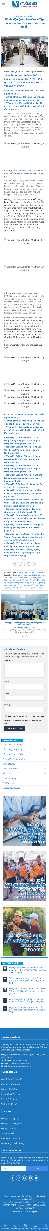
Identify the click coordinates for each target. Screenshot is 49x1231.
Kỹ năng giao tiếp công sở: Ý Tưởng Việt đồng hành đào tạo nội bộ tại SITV (24, 624)
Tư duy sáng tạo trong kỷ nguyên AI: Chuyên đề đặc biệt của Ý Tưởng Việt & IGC (26, 980)
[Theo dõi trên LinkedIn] (30, 1178)
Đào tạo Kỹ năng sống (12, 749)
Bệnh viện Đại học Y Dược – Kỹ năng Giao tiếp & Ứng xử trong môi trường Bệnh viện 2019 (22, 450)
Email (7, 693)
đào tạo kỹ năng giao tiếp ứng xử (32, 588)
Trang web (8, 705)
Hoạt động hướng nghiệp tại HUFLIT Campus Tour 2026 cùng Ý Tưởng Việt (26, 1000)
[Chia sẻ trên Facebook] (20, 564)
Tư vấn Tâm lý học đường (14, 759)
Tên (6, 682)
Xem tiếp (24, 636)
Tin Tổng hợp (9, 783)
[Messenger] (45, 1226)
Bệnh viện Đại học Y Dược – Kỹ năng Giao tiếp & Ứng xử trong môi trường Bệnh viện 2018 (22, 459)
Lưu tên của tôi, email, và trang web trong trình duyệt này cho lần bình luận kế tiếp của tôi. (24, 719)
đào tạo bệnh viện (23, 578)
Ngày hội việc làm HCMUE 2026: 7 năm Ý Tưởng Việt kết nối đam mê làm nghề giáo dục (27, 991)
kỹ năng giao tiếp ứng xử (30, 585)
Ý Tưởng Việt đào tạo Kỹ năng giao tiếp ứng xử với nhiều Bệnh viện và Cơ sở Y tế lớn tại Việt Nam (24, 106)
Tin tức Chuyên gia (11, 788)
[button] (3, 4)
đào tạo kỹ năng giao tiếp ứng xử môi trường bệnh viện (24, 580)
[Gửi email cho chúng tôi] (24, 1178)
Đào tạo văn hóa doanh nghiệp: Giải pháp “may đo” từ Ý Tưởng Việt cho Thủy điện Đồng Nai (27, 970)
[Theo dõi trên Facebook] (12, 1178)
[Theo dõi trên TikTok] (18, 1178)
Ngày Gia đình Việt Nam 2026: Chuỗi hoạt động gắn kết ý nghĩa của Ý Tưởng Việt (27, 1009)
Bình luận (9, 660)
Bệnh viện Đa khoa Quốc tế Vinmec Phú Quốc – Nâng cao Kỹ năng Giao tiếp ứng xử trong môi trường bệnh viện (24, 503)
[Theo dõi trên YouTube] (36, 1178)
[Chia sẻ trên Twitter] (24, 564)
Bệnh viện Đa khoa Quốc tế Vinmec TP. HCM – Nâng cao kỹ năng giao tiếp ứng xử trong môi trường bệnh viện (24, 518)
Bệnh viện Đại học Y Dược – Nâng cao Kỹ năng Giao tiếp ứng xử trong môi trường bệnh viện (23, 478)
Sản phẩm (7, 773)
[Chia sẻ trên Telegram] (34, 564)
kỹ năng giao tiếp (37, 578)
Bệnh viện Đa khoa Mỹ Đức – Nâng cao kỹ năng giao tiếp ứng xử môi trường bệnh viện (23, 528)
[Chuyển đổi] (44, 749)
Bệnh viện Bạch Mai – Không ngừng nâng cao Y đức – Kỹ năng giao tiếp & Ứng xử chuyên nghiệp (22, 552)
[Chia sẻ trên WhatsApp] (15, 564)
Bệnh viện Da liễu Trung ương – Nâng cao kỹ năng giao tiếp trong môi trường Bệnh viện (23, 493)
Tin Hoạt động (9, 778)
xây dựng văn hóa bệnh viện (14, 583)
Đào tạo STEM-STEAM (13, 754)
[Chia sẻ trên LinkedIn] (29, 564)
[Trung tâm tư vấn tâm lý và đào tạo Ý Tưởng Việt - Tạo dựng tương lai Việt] (24, 4)
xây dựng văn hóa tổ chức (30, 575)
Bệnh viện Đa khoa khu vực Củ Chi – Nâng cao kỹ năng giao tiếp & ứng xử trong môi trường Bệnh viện (22, 468)
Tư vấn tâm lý (9, 764)
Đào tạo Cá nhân (10, 769)
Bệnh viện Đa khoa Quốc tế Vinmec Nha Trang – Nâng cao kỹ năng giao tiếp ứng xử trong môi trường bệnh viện (24, 537)
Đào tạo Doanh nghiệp (13, 744)
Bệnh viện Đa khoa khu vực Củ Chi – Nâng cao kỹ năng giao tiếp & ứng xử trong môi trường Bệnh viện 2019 (22, 440)
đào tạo (17, 575)
